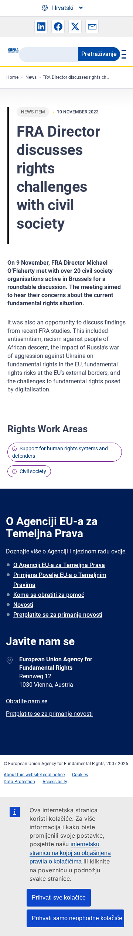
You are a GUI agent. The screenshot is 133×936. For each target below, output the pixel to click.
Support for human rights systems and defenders (60, 452)
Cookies (80, 774)
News (31, 77)
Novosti (23, 604)
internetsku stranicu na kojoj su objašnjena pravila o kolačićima (70, 853)
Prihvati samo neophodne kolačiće (77, 918)
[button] (41, 26)
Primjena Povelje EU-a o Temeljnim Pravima (59, 579)
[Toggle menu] (123, 54)
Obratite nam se (26, 701)
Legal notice (53, 774)
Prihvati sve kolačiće (59, 897)
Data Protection (19, 781)
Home (12, 77)
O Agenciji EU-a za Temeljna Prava (59, 565)
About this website (22, 774)
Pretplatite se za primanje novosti (57, 614)
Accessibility (54, 781)
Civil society (33, 471)
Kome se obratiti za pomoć (48, 594)
